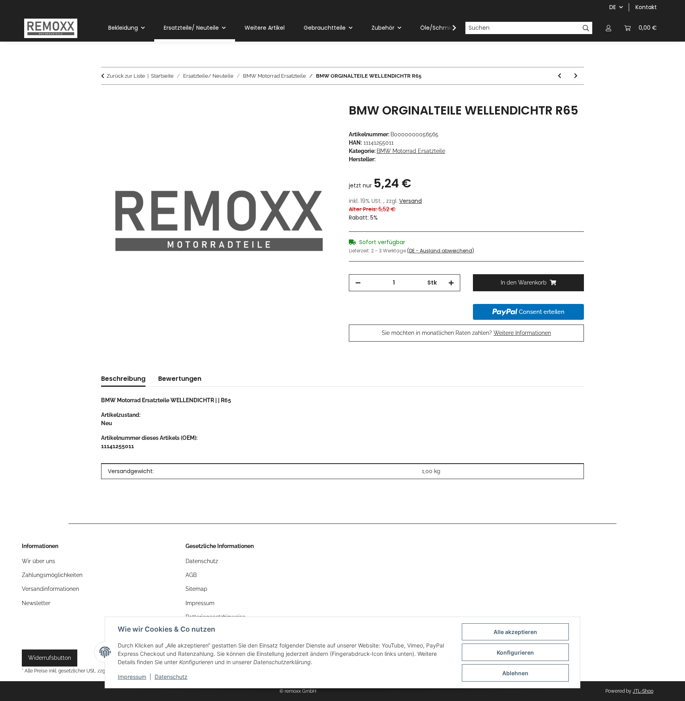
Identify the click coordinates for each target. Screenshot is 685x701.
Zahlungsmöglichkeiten (52, 575)
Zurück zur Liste (126, 76)
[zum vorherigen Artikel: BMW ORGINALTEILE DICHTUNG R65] (559, 75)
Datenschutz (171, 676)
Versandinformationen (50, 589)
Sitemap (196, 589)
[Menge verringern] (358, 283)
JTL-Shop (643, 691)
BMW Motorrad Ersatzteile (411, 151)
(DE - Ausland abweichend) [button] (440, 250)
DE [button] (612, 7)
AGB (191, 575)
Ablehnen (515, 673)
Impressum (132, 676)
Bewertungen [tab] (179, 378)
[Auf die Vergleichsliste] (319, 118)
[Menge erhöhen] (451, 283)
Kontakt (646, 7)
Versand (410, 201)
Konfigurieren (515, 652)
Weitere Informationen (522, 333)
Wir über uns (38, 561)
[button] (608, 28)
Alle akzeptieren (515, 631)
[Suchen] (586, 28)
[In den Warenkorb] (107, 99)
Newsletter (36, 603)
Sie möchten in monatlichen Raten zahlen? (466, 333)
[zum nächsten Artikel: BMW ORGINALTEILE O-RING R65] (576, 75)
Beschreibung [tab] (123, 378)
